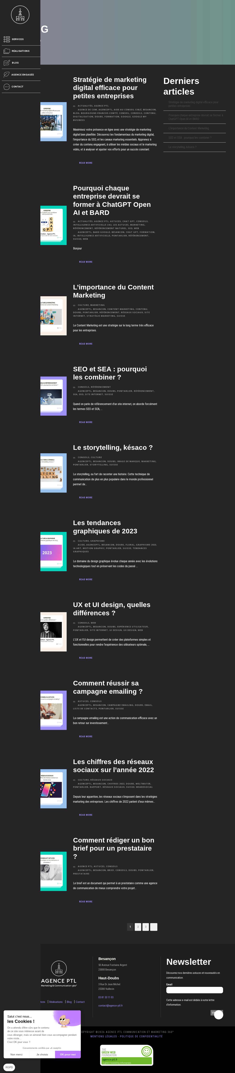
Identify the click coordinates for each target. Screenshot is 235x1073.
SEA (75, 394)
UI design (115, 630)
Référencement (83, 228)
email (148, 705)
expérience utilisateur (132, 626)
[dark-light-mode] (218, 1014)
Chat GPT (128, 221)
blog (76, 113)
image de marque (128, 461)
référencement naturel (110, 228)
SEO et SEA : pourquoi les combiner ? (190, 137)
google (126, 116)
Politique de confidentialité (141, 1036)
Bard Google (101, 232)
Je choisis (42, 1054)
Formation (111, 116)
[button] (9, 1067)
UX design (129, 630)
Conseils (142, 221)
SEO (130, 228)
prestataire (81, 873)
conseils (136, 113)
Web (136, 228)
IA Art (77, 548)
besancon (149, 109)
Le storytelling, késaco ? (113, 447)
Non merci (16, 1054)
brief (110, 870)
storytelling (99, 464)
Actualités (85, 105)
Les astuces (121, 224)
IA (74, 235)
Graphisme (97, 540)
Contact (80, 1002)
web (85, 238)
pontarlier (119, 235)
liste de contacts (85, 708)
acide (81, 544)
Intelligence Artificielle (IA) (92, 224)
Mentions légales (104, 1036)
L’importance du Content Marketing (189, 128)
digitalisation (83, 116)
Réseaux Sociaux (101, 779)
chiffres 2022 (115, 783)
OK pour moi (68, 1054)
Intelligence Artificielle (93, 235)
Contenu (150, 113)
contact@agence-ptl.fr (110, 1005)
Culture (83, 305)
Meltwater (143, 783)
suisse (77, 238)
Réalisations (56, 1002)
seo (81, 394)
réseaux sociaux (132, 312)
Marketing (137, 224)
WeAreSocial (144, 787)
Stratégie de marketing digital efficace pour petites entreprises (110, 88)
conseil (124, 113)
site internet (94, 394)
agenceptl (105, 109)
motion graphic (94, 548)
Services (40, 1002)
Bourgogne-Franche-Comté (99, 113)
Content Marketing (120, 309)
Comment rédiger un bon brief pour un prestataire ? (113, 848)
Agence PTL (101, 105)
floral (130, 544)
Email (169, 984)
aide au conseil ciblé (128, 109)
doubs (99, 116)
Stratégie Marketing (101, 315)
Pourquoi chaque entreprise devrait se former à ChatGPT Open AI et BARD (196, 117)
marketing (148, 461)
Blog (69, 1002)
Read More (85, 162)
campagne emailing (120, 705)
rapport (95, 787)
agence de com (87, 109)
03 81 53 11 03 (105, 997)
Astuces (115, 221)
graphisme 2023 (146, 544)
